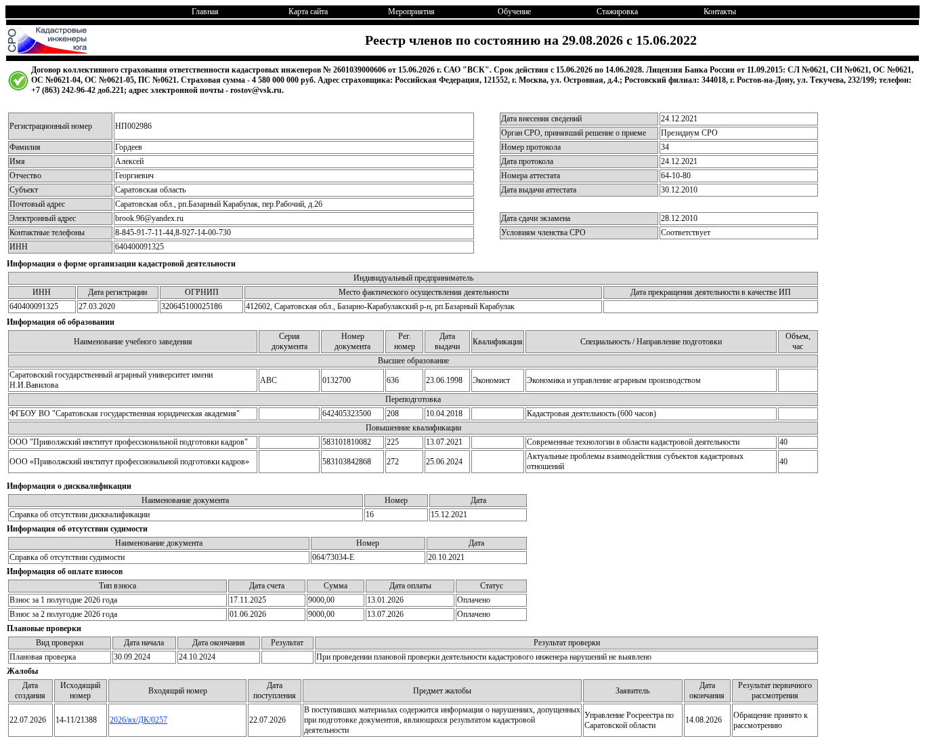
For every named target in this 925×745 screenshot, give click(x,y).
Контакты (720, 11)
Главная (205, 11)
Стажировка (617, 11)
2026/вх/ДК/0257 (138, 720)
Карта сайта (308, 11)
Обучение (514, 11)
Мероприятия (411, 11)
